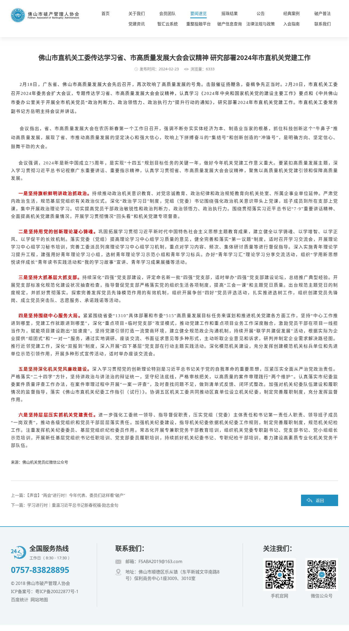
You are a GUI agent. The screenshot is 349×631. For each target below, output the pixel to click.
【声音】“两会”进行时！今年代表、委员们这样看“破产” (76, 495)
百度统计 (19, 600)
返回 (320, 500)
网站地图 (39, 600)
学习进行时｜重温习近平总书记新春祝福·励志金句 (72, 505)
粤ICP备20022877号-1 (57, 591)
